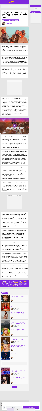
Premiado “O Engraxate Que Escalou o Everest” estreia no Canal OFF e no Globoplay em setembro (18, 322)
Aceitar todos (31, 407)
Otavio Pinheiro (9, 23)
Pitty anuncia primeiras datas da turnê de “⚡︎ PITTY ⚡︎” (18, 354)
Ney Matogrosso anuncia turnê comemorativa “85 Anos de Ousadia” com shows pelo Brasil (17, 330)
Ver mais (14, 387)
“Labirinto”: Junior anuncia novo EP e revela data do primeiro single (18, 338)
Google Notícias (15, 282)
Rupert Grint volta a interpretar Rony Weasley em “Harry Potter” (17, 297)
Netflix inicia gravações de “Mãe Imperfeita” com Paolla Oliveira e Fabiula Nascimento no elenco (18, 313)
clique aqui (15, 285)
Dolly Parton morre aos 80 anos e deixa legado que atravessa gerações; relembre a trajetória (18, 346)
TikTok (3, 282)
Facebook (25, 281)
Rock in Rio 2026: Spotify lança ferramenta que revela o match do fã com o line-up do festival (18, 370)
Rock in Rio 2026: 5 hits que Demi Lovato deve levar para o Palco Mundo (18, 378)
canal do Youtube (23, 282)
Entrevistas (17, 1)
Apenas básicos (14, 407)
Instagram (7, 282)
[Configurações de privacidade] (4, 407)
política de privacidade (32, 404)
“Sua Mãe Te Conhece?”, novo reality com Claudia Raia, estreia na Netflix (18, 305)
